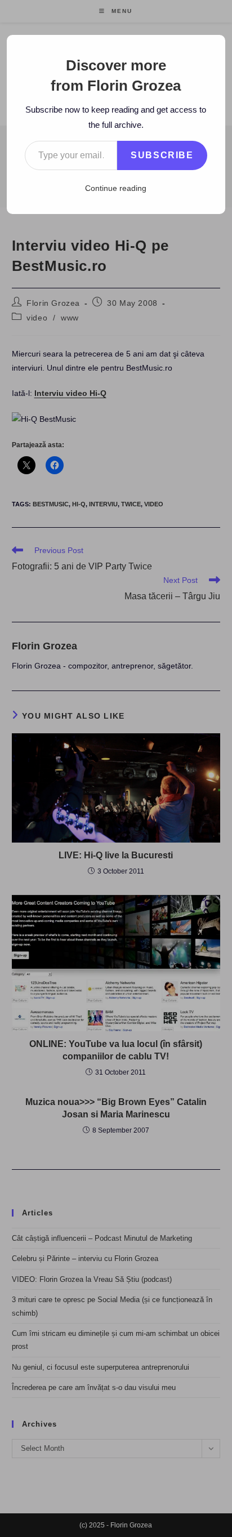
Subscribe (162, 155)
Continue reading (115, 188)
